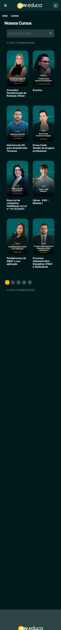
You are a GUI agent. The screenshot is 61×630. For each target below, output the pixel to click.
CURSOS (15, 16)
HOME (5, 16)
